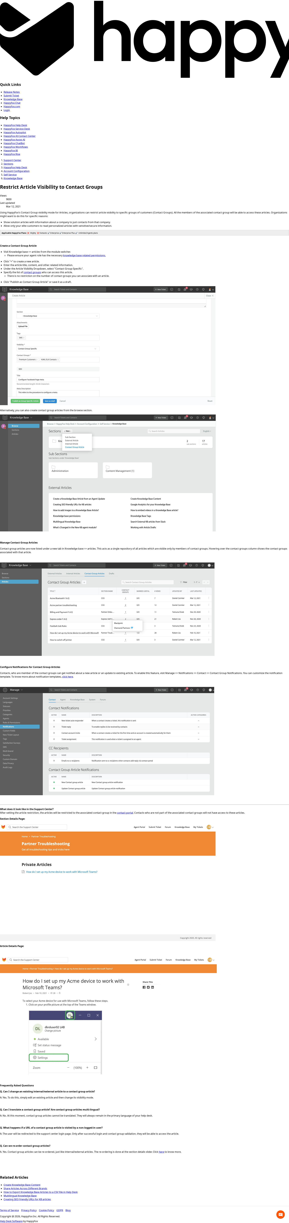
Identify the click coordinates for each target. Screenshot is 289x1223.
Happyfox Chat (12, 103)
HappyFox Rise (12, 154)
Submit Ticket (11, 95)
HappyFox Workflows (16, 147)
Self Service (10, 174)
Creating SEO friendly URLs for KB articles (27, 1199)
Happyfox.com (12, 106)
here (161, 1151)
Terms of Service (9, 1210)
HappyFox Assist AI (14, 139)
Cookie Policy (46, 1210)
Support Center (12, 160)
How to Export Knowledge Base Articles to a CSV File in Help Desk (41, 1192)
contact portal (125, 812)
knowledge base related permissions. (84, 255)
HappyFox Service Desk (17, 128)
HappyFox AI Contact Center (20, 136)
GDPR (59, 1210)
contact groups (32, 272)
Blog (68, 1210)
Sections (8, 163)
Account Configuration (17, 171)
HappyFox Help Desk (15, 125)
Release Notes (12, 92)
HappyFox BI (11, 150)
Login (7, 110)
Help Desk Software (11, 1221)
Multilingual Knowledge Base (20, 1195)
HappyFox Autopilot (15, 132)
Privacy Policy (29, 1210)
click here (67, 676)
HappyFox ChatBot (14, 143)
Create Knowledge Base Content (22, 1184)
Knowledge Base (13, 99)
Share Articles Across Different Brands (25, 1188)
